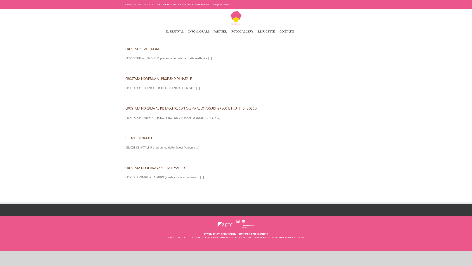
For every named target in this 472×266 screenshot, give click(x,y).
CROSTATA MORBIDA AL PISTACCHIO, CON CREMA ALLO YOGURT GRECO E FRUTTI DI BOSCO (191, 108)
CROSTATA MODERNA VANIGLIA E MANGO (155, 168)
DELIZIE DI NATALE (139, 138)
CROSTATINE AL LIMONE (142, 49)
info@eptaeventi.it (222, 4)
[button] (300, 31)
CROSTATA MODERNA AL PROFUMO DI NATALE (158, 78)
